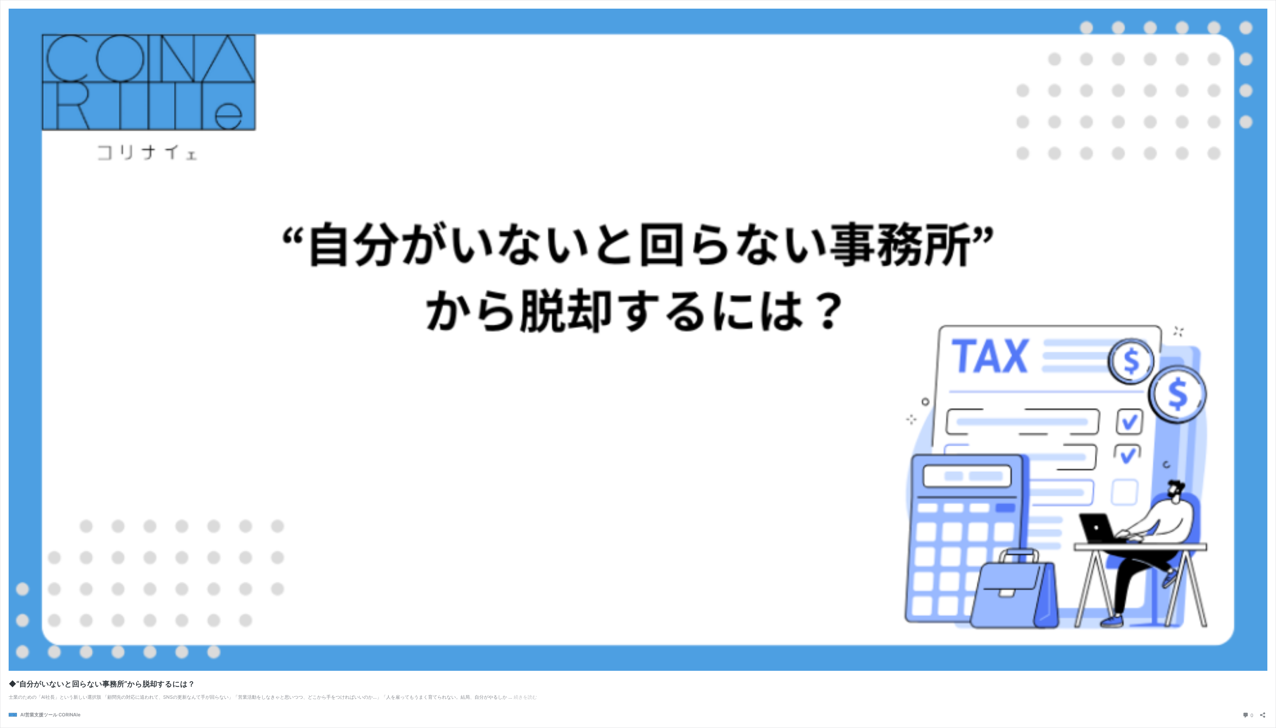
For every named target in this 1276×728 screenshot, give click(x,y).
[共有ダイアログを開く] (1262, 713)
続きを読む (525, 697)
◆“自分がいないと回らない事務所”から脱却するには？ (102, 683)
